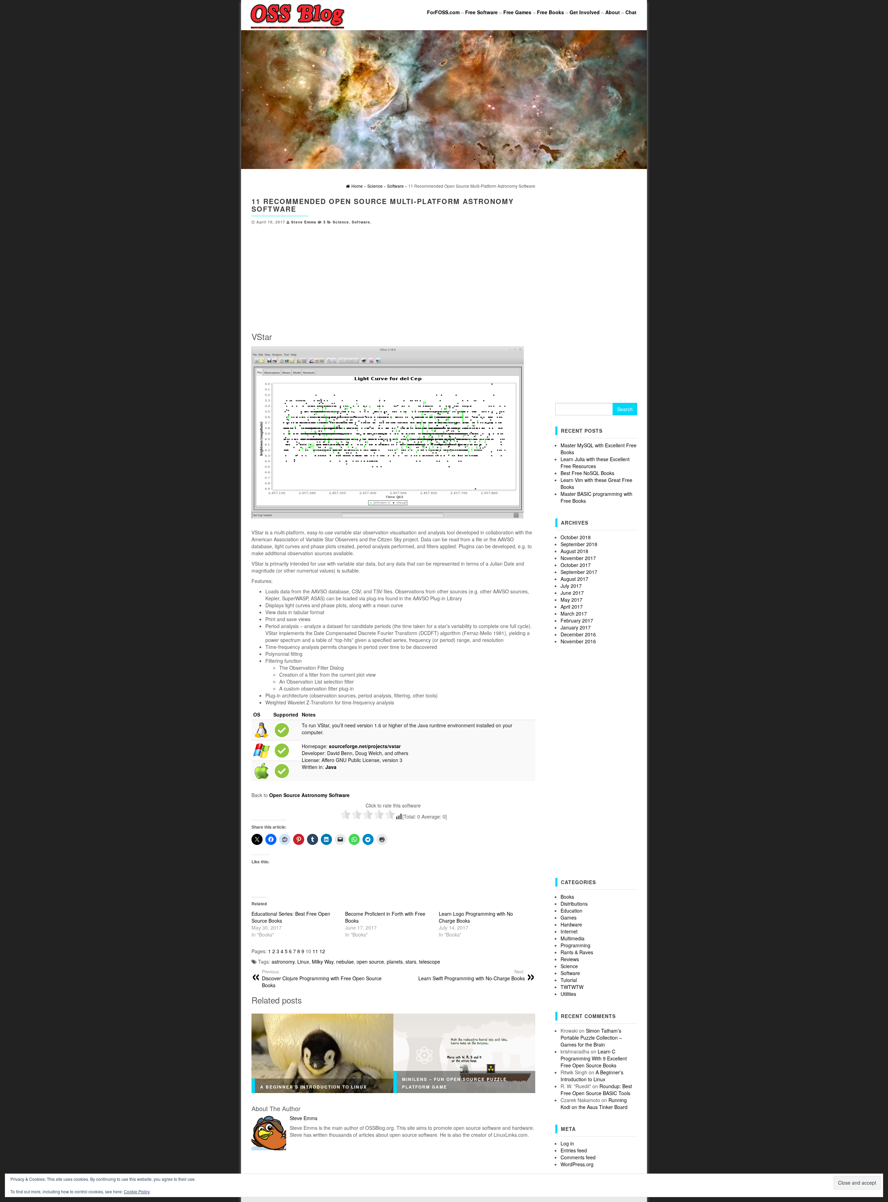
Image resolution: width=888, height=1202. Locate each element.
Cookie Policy (137, 1191)
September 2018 (579, 544)
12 (322, 951)
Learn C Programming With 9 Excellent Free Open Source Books (594, 1058)
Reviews (570, 959)
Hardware (571, 924)
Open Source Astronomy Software (309, 795)
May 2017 (571, 599)
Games (569, 917)
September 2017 (579, 571)
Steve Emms (303, 222)
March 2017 (574, 613)
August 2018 (574, 551)
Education (571, 910)
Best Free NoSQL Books (587, 472)
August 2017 (574, 578)
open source (370, 961)
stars (410, 961)
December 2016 (578, 634)
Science (341, 222)
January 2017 (576, 627)
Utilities (568, 993)
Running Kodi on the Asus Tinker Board (594, 1103)
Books (567, 896)
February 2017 (577, 620)
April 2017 (572, 606)
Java (330, 766)
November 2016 (578, 641)
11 (315, 951)
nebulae (345, 961)
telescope (429, 961)
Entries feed (574, 1150)
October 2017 (576, 564)
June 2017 (572, 592)
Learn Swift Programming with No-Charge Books (471, 975)
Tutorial (569, 979)
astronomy (283, 961)
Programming (575, 945)
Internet (569, 931)
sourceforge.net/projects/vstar (365, 746)
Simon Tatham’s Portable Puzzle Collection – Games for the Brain (591, 1037)
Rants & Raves (577, 952)
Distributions (574, 903)
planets (395, 961)
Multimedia (572, 938)
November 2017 (578, 558)
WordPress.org (577, 1164)
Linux (303, 961)
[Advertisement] (393, 276)
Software (361, 222)
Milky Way (322, 961)
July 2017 (571, 585)
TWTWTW (572, 986)
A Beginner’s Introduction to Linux (313, 1087)
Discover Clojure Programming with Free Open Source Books (322, 978)
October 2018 (576, 537)
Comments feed (578, 1157)
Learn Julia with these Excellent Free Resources (595, 462)
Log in (567, 1143)
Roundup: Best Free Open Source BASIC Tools (596, 1090)
